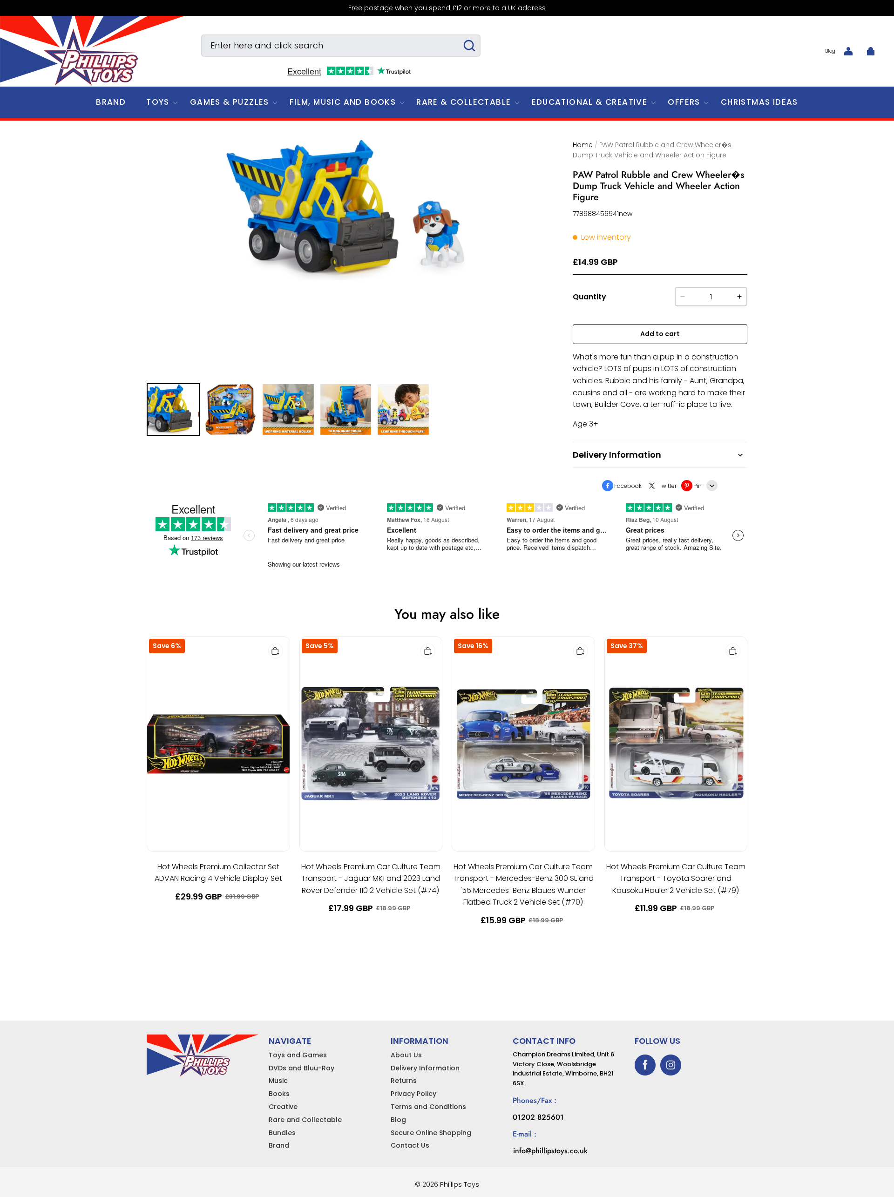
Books (279, 1093)
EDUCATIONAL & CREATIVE (590, 102)
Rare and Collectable (305, 1119)
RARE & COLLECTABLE (463, 102)
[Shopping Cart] (870, 51)
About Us (406, 1055)
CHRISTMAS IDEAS (759, 102)
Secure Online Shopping (431, 1132)
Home (583, 144)
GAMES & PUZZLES (229, 102)
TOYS (157, 102)
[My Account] (848, 51)
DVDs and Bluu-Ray (301, 1068)
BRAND (111, 102)
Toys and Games (298, 1055)
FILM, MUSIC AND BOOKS (343, 102)
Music (278, 1080)
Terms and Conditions (428, 1106)
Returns (404, 1080)
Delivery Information (425, 1068)
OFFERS (684, 102)
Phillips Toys (459, 1184)
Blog (830, 50)
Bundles (282, 1132)
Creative (283, 1106)
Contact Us (410, 1145)
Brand (279, 1145)
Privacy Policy (413, 1093)
